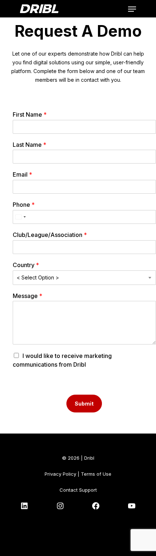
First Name (30, 114)
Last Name (29, 144)
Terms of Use (96, 474)
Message (27, 295)
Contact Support (78, 490)
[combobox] (20, 217)
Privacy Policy (60, 474)
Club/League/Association (50, 234)
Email (22, 174)
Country (26, 265)
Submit (84, 403)
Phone (24, 204)
